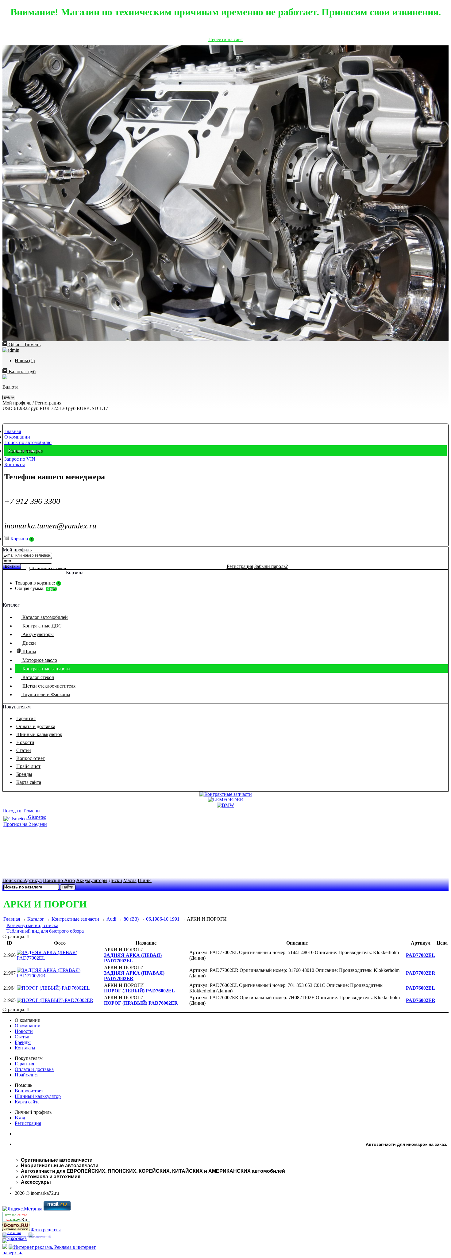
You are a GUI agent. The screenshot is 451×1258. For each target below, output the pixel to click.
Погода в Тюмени (21, 810)
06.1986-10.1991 (162, 919)
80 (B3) (131, 919)
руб (22, 371)
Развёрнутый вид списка (32, 925)
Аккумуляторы (37, 634)
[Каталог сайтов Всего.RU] (15, 1229)
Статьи (23, 750)
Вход (20, 1117)
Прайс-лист (28, 766)
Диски (28, 643)
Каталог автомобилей (44, 617)
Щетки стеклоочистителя (48, 685)
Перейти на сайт (225, 39)
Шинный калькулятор (39, 734)
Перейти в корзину (225, 598)
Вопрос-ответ (30, 758)
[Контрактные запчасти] (225, 794)
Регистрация (48, 402)
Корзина (21, 538)
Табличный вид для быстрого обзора (45, 931)
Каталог (35, 919)
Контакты (14, 464)
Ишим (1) (25, 360)
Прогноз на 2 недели (25, 824)
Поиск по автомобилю (28, 442)
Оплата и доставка (35, 726)
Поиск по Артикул (22, 880)
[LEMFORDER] (225, 799)
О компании (17, 436)
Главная (12, 431)
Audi (111, 919)
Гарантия (26, 718)
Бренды (24, 774)
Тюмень (24, 344)
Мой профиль (16, 402)
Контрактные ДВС (41, 625)
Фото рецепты (46, 1229)
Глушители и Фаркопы (45, 694)
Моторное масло (39, 660)
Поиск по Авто (59, 880)
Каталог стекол (37, 677)
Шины (28, 651)
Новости (25, 742)
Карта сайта (28, 782)
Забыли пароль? (271, 566)
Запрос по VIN (19, 459)
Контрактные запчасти (45, 668)
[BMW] (225, 805)
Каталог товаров (25, 450)
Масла (130, 880)
